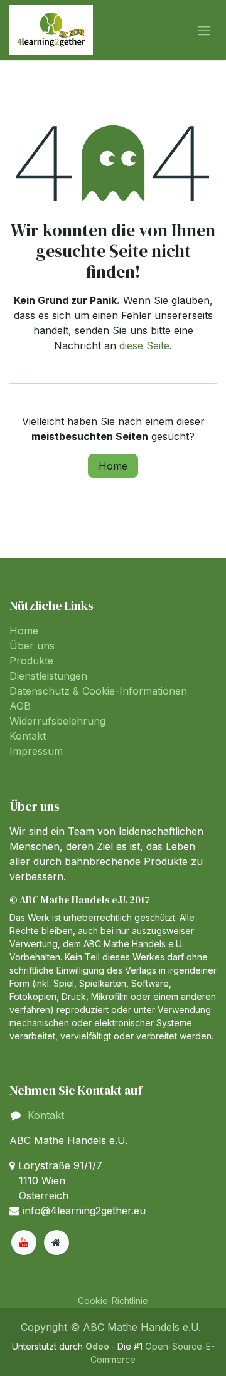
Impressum (36, 751)
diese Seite (144, 345)
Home (113, 466)
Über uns (32, 645)
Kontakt (27, 736)
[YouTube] (23, 1242)
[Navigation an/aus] (204, 30)
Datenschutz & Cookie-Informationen (98, 691)
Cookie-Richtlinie (113, 1300)
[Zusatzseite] (56, 1242)
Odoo (98, 1346)
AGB (20, 706)
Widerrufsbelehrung (57, 721)
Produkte (31, 660)
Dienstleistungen (48, 676)
